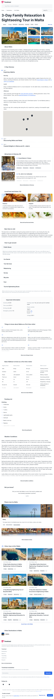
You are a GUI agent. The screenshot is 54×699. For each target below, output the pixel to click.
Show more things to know (27, 355)
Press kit (3, 659)
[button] (27, 71)
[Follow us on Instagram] (5, 684)
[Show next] (50, 492)
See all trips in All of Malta (27, 624)
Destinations (4, 651)
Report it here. (38, 691)
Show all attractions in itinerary (27, 185)
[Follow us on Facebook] (11, 684)
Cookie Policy (16, 695)
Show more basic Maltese (27, 392)
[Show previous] (3, 492)
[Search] (49, 6)
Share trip (50, 24)
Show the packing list (27, 430)
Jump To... (45, 10)
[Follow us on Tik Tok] (3, 684)
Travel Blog (4, 655)
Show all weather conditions (26, 480)
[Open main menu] (51, 2)
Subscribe (48, 673)
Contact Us (4, 657)
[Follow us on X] (9, 684)
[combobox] (26, 6)
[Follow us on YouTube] (7, 684)
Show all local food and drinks (27, 222)
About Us (4, 653)
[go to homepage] (6, 2)
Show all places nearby (27, 539)
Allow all (50, 695)
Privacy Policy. (47, 676)
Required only (42, 695)
